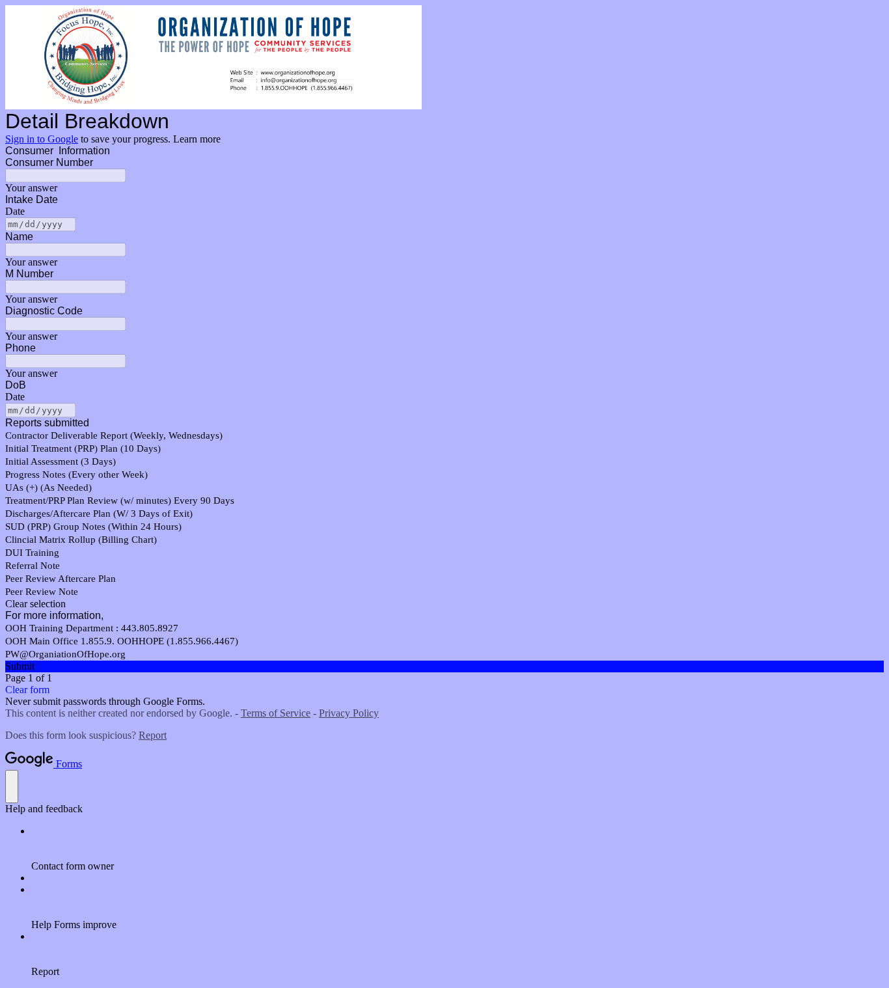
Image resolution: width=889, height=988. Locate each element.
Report (153, 735)
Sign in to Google (41, 138)
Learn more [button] (197, 138)
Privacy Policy (349, 713)
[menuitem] (457, 848)
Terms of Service (275, 713)
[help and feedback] (11, 786)
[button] (444, 604)
